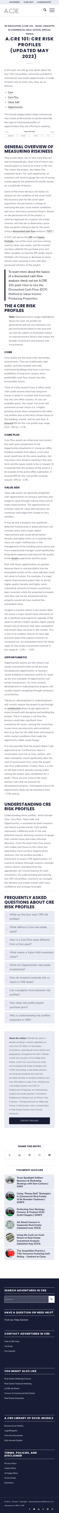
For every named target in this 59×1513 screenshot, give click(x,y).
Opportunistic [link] (15, 107)
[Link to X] (43, 1509)
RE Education (13, 25)
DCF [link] (49, 231)
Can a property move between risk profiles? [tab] (30, 992)
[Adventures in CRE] (24, 10)
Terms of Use (10, 1478)
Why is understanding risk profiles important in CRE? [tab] (30, 1018)
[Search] (43, 10)
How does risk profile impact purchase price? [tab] (27, 1005)
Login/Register (10, 1430)
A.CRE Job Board (11, 1388)
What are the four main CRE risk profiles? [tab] (29, 917)
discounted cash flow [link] (24, 231)
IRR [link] (31, 237)
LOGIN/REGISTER (44, 2)
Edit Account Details (13, 1440)
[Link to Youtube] (49, 1155)
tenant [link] (14, 558)
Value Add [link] (13, 102)
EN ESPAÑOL (15, 2)
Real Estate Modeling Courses (17, 1378)
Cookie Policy (10, 1468)
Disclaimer (9, 1482)
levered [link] (8, 423)
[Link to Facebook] (29, 1509)
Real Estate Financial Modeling (18, 1383)
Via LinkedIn (9, 1351)
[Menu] (50, 10)
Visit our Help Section (16, 1320)
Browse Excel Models (13, 1426)
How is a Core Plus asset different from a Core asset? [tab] (30, 942)
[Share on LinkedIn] (20, 1155)
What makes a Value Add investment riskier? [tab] (32, 955)
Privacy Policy (10, 1463)
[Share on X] (10, 1155)
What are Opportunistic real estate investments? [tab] (30, 967)
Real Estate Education (14, 1398)
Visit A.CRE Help (11, 1341)
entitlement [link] (14, 708)
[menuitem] (15, 2)
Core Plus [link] (13, 97)
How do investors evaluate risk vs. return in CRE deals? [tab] (30, 980)
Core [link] (10, 92)
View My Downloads (13, 1435)
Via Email (8, 1346)
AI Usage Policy (11, 1473)
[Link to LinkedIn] (38, 1509)
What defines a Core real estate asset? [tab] (28, 929)
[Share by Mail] (29, 1155)
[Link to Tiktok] (48, 1509)
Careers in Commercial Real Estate (19, 1393)
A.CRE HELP (28, 2)
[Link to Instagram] (39, 1155)
